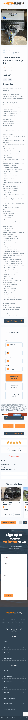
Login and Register (9, 698)
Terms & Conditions (9, 709)
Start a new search (8, 522)
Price (6, 340)
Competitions (8, 676)
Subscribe (9, 595)
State (5, 582)
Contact (6, 692)
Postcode (6, 588)
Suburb (6, 575)
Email (5, 563)
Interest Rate (8, 349)
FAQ (5, 687)
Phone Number (7, 569)
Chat (9, 426)
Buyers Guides (8, 681)
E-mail (20, 426)
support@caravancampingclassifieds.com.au (14, 622)
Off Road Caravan (9, 642)
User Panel (7, 671)
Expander (7, 653)
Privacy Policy (8, 703)
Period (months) (9, 357)
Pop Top (6, 647)
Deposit (7, 365)
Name (6, 557)
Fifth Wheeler (8, 658)
